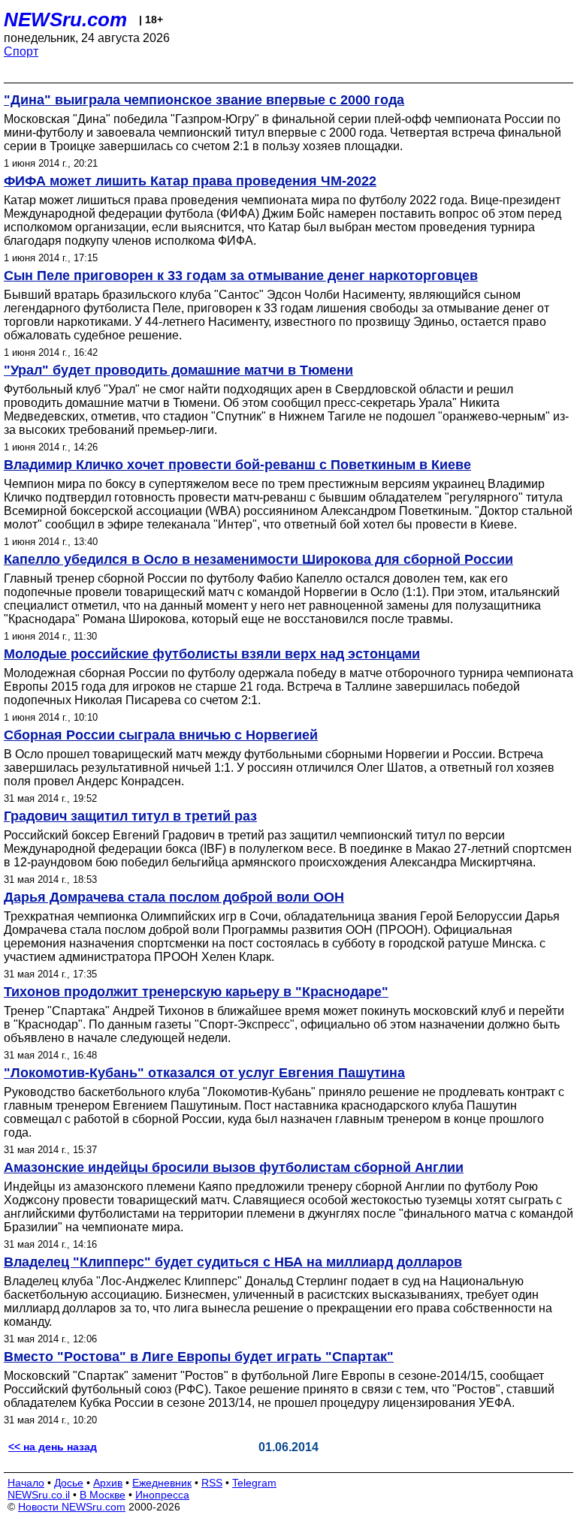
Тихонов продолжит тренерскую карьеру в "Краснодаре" (196, 991)
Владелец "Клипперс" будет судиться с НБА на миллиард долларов (233, 1261)
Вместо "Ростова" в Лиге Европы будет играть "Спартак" (199, 1356)
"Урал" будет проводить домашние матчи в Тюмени (178, 370)
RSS (211, 1483)
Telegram (254, 1483)
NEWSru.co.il (39, 1495)
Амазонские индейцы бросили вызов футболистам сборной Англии (234, 1167)
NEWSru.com (65, 19)
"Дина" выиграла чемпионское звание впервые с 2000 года (204, 99)
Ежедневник (162, 1483)
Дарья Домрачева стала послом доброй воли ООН (174, 897)
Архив (107, 1483)
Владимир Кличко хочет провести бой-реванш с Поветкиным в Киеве (237, 464)
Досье (68, 1483)
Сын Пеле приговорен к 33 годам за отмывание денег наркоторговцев (241, 275)
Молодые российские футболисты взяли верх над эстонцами (212, 653)
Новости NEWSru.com (71, 1507)
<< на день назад (52, 1447)
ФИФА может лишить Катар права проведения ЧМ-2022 (190, 180)
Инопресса (162, 1495)
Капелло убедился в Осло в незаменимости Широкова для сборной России (258, 559)
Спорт (21, 51)
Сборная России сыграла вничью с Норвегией (161, 734)
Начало (26, 1483)
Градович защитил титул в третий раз (130, 816)
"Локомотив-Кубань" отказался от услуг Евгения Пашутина (204, 1072)
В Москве (102, 1495)
